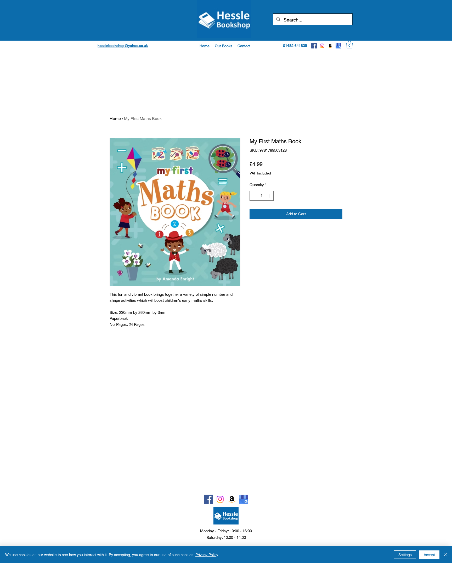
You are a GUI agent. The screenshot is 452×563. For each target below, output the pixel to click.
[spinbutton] (261, 196)
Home (115, 118)
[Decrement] (253, 196)
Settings (405, 554)
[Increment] (269, 196)
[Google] (338, 45)
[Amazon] (330, 45)
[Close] (446, 554)
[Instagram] (322, 45)
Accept (429, 554)
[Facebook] (314, 45)
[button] (223, 46)
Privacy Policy (206, 554)
